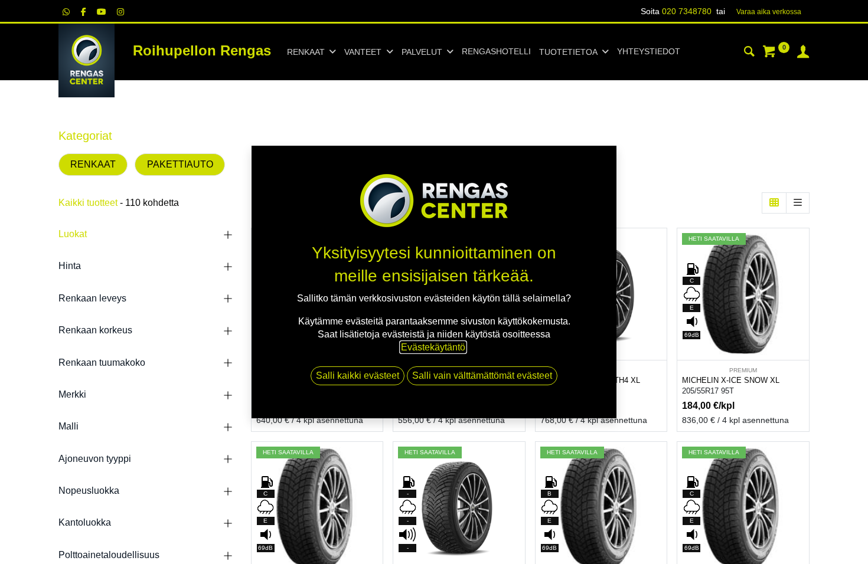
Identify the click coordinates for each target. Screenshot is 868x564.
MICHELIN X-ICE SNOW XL (730, 380)
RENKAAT (93, 164)
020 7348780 (687, 11)
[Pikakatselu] (659, 247)
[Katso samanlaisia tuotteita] (659, 327)
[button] (659, 274)
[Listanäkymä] (798, 203)
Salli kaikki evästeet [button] (357, 375)
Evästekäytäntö (433, 347)
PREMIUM (743, 370)
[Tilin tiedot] (803, 53)
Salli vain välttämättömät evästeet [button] (482, 375)
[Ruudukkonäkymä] (774, 203)
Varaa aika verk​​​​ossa (768, 12)
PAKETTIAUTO (180, 164)
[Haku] (749, 53)
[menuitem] (496, 52)
